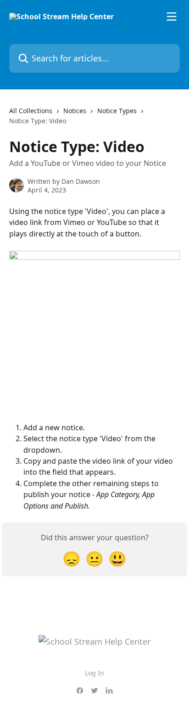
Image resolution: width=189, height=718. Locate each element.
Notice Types (117, 110)
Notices (74, 110)
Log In (94, 673)
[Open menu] (171, 16)
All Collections (30, 110)
